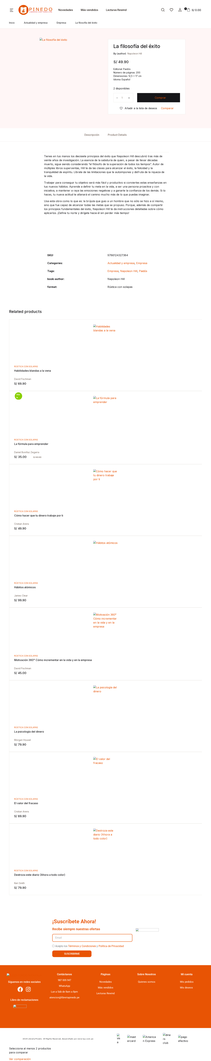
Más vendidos (89, 10)
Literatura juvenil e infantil (21, 45)
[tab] (92, 135)
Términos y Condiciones (82, 946)
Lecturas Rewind (105, 993)
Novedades (105, 981)
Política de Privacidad (111, 946)
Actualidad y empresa (18, 37)
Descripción (91, 134)
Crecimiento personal (18, 28)
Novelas (10, 20)
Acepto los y (89, 946)
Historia (10, 54)
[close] (148, 15)
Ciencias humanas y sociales (23, 62)
